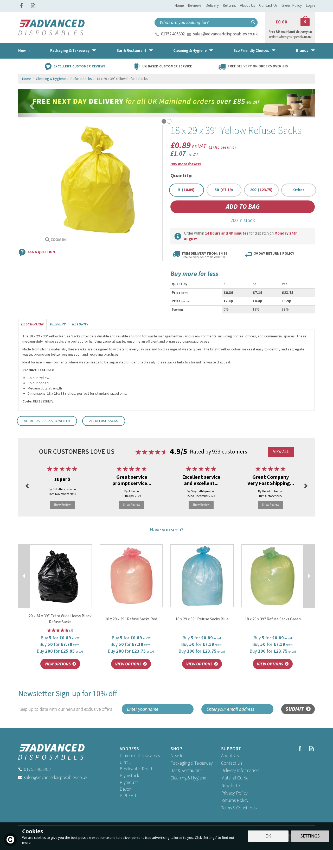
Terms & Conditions (239, 808)
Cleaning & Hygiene (188, 778)
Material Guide (234, 778)
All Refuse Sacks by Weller (47, 421)
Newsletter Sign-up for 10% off (67, 700)
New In (176, 755)
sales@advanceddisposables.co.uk (225, 34)
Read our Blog (33, 5)
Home (179, 5)
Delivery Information (240, 770)
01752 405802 (173, 34)
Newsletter (231, 785)
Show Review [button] (62, 504)
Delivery (58, 324)
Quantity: (181, 175)
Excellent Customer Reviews (80, 66)
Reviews (195, 5)
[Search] (253, 22)
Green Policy (291, 5)
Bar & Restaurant (186, 770)
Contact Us (231, 763)
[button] (28, 103)
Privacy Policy (234, 793)
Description (32, 324)
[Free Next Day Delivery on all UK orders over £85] (166, 102)
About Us (230, 755)
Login (310, 5)
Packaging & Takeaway (191, 763)
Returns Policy (234, 800)
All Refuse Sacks (103, 421)
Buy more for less (185, 164)
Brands (302, 50)
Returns (80, 324)
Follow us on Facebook (21, 5)
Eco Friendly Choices (251, 50)
